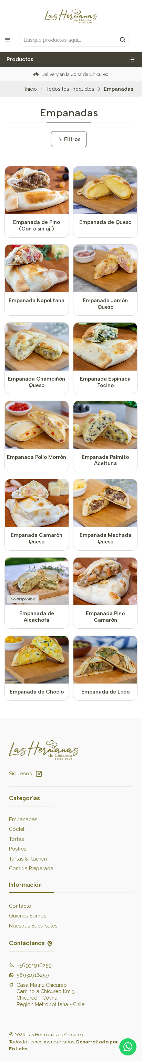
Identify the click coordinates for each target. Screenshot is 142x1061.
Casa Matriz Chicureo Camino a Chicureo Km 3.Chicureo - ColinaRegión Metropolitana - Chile (50, 994)
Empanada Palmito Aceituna (105, 460)
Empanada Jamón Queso (105, 303)
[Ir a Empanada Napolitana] (37, 269)
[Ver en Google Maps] (49, 943)
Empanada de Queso (105, 222)
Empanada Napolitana (36, 300)
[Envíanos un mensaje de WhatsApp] (127, 1046)
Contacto (20, 906)
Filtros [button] (72, 139)
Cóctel (16, 829)
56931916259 (33, 975)
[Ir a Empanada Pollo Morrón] (37, 425)
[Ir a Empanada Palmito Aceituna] (105, 425)
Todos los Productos (70, 89)
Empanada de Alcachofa (36, 616)
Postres (17, 849)
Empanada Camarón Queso (36, 538)
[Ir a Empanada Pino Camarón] (105, 582)
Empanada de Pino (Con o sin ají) (36, 225)
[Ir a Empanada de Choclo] (37, 660)
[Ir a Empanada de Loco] (105, 660)
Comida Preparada (31, 868)
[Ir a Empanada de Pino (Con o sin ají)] (37, 190)
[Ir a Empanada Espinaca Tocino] (105, 347)
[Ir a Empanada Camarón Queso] (37, 503)
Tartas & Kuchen (28, 859)
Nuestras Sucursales (33, 926)
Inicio (31, 89)
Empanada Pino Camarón (105, 616)
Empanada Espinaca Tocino (105, 382)
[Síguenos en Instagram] (39, 773)
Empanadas (23, 819)
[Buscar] (123, 40)
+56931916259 (34, 965)
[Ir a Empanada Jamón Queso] (105, 269)
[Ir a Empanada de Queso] (105, 190)
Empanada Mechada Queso (105, 538)
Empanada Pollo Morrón (36, 457)
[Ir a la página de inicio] (70, 16)
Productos (20, 59)
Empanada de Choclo (37, 692)
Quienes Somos (27, 915)
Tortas (16, 839)
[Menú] (7, 39)
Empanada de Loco (105, 692)
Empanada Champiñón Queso (36, 382)
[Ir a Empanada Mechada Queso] (105, 503)
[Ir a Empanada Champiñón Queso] (37, 347)
